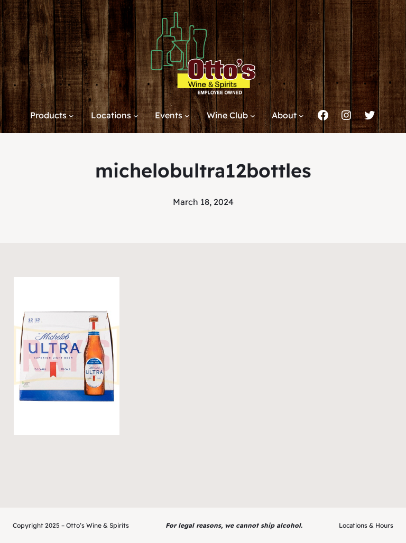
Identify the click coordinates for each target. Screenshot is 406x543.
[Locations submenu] (136, 115)
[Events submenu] (187, 115)
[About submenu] (301, 115)
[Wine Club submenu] (252, 115)
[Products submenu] (71, 115)
